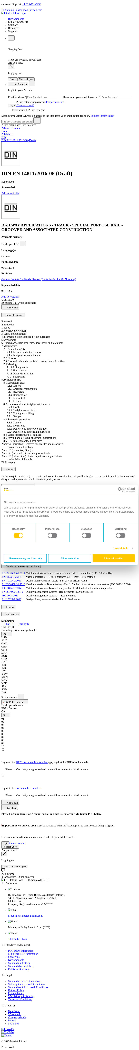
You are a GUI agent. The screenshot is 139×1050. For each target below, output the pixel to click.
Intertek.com (35, 10)
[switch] (52, 535)
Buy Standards (16, 18)
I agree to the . (21, 788)
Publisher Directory (18, 969)
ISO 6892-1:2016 (11, 588)
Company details (17, 1017)
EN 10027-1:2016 (11, 599)
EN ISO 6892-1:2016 (13, 584)
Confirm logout (26, 79)
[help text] (23, 243)
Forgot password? (55, 102)
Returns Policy (16, 990)
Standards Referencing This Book (22, 566)
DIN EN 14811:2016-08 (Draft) (18, 140)
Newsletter (14, 1011)
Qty (3, 711)
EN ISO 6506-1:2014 (13, 573)
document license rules (28, 788)
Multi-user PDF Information (23, 953)
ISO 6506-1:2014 (11, 576)
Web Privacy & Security (21, 996)
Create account (17, 843)
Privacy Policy (16, 993)
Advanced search (10, 128)
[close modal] (11, 66)
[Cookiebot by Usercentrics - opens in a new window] (120, 489)
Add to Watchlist (10, 193)
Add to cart (12, 307)
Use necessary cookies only (25, 558)
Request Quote (10, 847)
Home (4, 131)
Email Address (48, 97)
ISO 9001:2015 (10, 595)
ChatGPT (9, 623)
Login (12, 105)
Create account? (25, 105)
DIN (3, 137)
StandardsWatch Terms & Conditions (28, 987)
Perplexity (23, 623)
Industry (9, 607)
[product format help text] (21, 696)
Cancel (12, 79)
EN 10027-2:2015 (11, 580)
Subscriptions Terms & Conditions (26, 984)
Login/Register (19, 84)
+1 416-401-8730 (31, 4)
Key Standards (16, 959)
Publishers (6, 134)
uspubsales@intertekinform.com (25, 915)
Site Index (13, 1023)
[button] (6, 634)
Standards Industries (19, 963)
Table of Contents (14, 315)
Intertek (12, 1020)
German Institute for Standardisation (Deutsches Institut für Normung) (38, 279)
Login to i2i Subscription (14, 10)
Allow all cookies (114, 558)
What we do (14, 1014)
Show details (120, 548)
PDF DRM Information (20, 950)
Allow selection (70, 558)
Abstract (9, 469)
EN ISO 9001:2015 (12, 591)
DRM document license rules (32, 762)
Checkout (11, 808)
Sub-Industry (12, 614)
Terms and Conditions (20, 999)
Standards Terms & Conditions (24, 981)
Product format (9, 697)
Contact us (13, 956)
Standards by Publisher (20, 966)
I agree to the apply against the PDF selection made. (45, 762)
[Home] (13, 13)
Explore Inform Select (102, 115)
